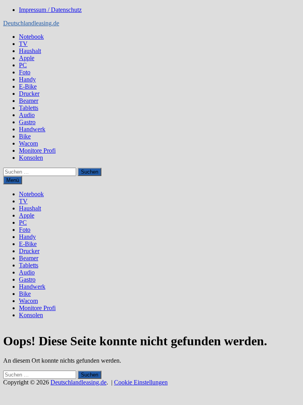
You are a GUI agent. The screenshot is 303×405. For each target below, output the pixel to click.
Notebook (31, 36)
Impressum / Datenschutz (50, 9)
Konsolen (31, 157)
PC (23, 65)
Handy (27, 79)
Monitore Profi (37, 150)
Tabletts (28, 107)
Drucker (29, 93)
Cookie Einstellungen (141, 382)
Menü (12, 180)
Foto (24, 72)
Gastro (27, 122)
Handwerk (32, 129)
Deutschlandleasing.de (31, 23)
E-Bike (28, 86)
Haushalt (30, 50)
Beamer (28, 100)
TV (23, 43)
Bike (25, 136)
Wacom (28, 143)
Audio (27, 115)
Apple (26, 58)
